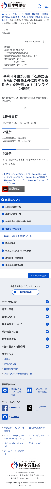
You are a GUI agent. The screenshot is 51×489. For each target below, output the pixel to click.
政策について (9, 317)
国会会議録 (10, 243)
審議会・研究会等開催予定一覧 (18, 236)
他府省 (7, 359)
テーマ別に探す (10, 302)
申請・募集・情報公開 (13, 346)
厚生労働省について (12, 324)
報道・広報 (7, 309)
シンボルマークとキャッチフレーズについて (14, 437)
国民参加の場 (26, 292)
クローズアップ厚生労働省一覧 (18, 374)
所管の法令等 (9, 339)
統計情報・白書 (10, 331)
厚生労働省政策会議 (14, 265)
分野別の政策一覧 (13, 207)
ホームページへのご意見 (14, 452)
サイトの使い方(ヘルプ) (13, 444)
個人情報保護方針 (37, 428)
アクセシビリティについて (39, 437)
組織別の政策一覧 (13, 214)
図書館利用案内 (11, 369)
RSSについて (35, 443)
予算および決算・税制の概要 (18, 250)
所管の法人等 (10, 364)
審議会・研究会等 (13, 229)
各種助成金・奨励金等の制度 (18, 221)
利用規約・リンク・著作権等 (14, 429)
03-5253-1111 (26, 478)
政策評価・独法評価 (14, 258)
